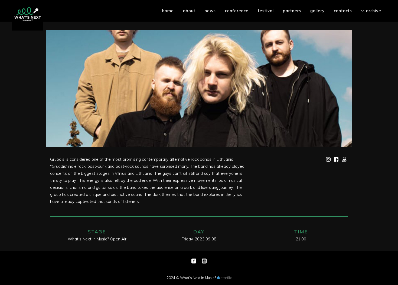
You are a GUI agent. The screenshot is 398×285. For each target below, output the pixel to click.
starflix (226, 278)
